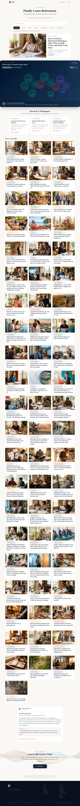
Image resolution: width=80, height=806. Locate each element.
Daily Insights (62, 2)
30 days (75, 67)
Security (60, 794)
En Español (59, 27)
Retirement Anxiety (7, 67)
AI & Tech (52, 27)
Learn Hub (45, 791)
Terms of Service (62, 793)
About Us (61, 787)
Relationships (44, 27)
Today (72, 67)
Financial (23, 27)
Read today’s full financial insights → (27, 739)
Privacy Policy (62, 791)
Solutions (45, 789)
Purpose (36, 27)
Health (29, 27)
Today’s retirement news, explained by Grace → (40, 17)
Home (68, 2)
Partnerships (61, 789)
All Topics (16, 27)
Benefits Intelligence (17, 67)
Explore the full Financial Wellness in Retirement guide (26, 30)
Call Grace (40, 766)
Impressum (61, 796)
